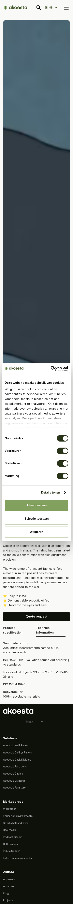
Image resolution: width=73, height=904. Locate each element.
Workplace (9, 808)
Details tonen (50, 492)
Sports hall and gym (15, 823)
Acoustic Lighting (14, 780)
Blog (6, 893)
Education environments (18, 815)
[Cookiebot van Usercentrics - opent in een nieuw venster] (52, 368)
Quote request (36, 616)
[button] (52, 7)
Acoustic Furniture (14, 787)
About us (8, 886)
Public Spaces (11, 851)
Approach (9, 879)
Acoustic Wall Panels (16, 745)
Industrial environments (17, 858)
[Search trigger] (38, 7)
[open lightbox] (36, 246)
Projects (8, 900)
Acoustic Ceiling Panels (17, 752)
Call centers (10, 844)
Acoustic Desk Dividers (17, 759)
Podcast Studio (12, 837)
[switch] (62, 451)
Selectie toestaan (37, 518)
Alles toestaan (37, 505)
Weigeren (36, 532)
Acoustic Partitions (15, 766)
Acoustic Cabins (13, 773)
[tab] (17, 630)
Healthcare (9, 829)
